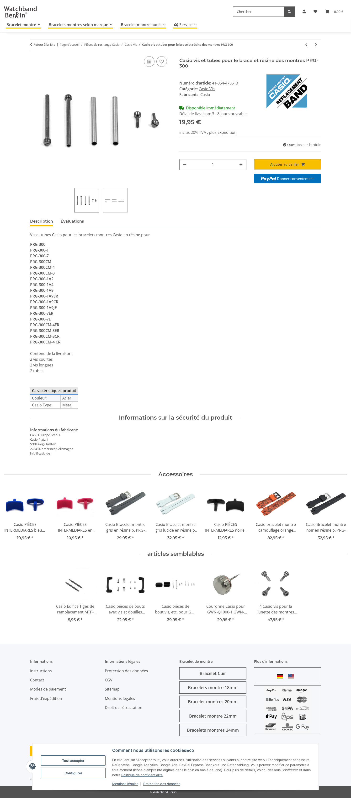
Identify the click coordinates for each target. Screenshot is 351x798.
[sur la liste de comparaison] (149, 61)
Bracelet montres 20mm (213, 701)
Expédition (227, 132)
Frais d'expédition (46, 698)
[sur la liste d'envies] (161, 61)
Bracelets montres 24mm (213, 730)
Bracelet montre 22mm (213, 716)
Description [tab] (41, 221)
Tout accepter (73, 761)
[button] (304, 11)
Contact (37, 680)
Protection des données (161, 784)
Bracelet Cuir (213, 673)
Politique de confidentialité (142, 775)
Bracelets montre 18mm (213, 687)
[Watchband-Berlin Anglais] (292, 676)
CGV (108, 680)
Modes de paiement (48, 689)
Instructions (41, 671)
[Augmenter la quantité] (241, 164)
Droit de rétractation (123, 707)
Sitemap (112, 689)
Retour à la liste (44, 44)
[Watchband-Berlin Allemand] (281, 676)
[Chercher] (289, 11)
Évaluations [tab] (72, 221)
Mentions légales (125, 784)
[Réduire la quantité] (185, 164)
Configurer (73, 773)
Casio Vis (207, 88)
